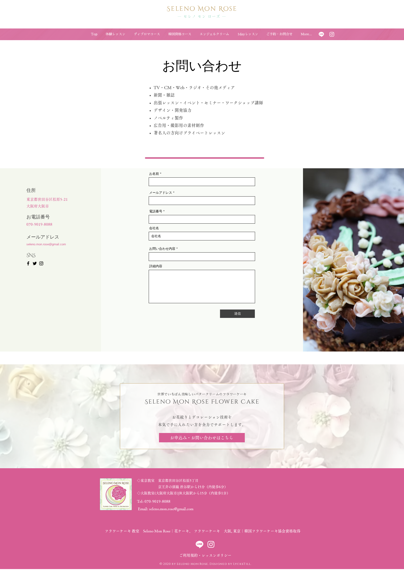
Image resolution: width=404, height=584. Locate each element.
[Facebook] (28, 263)
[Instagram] (332, 34)
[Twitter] (34, 263)
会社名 (154, 228)
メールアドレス (160, 192)
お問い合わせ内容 (162, 248)
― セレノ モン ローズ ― (202, 16)
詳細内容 (155, 266)
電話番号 (155, 211)
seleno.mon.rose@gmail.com (46, 244)
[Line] (321, 34)
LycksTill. (242, 564)
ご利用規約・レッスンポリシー (205, 555)
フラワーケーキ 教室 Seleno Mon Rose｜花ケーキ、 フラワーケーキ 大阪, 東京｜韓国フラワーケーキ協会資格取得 (202, 531)
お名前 (154, 173)
